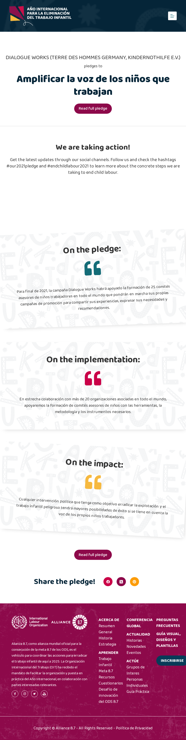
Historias (134, 640)
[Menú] (172, 16)
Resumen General (107, 629)
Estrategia (107, 644)
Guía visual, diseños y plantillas (168, 640)
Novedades (136, 646)
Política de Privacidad (134, 728)
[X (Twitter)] (121, 581)
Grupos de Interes (136, 670)
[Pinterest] (134, 581)
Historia (105, 638)
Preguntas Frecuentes (168, 623)
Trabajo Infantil (105, 662)
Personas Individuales (137, 682)
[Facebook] (108, 581)
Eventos (134, 653)
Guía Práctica (138, 692)
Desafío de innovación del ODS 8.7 (108, 695)
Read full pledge (93, 108)
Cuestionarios (111, 683)
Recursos (107, 677)
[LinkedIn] (147, 581)
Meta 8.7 (106, 671)
